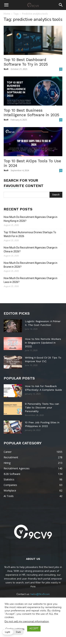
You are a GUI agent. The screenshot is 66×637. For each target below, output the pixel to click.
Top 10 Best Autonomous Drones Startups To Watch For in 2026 (30, 234)
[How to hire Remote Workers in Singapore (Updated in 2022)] (13, 343)
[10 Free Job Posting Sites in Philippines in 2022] (13, 427)
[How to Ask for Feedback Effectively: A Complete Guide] (13, 390)
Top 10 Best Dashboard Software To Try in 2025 (26, 61)
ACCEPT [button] (33, 628)
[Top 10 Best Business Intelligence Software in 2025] (33, 91)
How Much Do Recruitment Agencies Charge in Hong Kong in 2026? (30, 219)
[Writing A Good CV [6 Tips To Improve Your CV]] (13, 362)
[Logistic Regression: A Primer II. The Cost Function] (13, 325)
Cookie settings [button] (15, 628)
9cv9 (6, 69)
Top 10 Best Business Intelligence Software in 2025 (31, 112)
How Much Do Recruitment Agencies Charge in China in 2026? (30, 249)
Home (7, 13)
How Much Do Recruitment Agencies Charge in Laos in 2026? (30, 280)
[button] (6, 5)
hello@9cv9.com (40, 594)
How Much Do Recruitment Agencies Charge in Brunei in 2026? (30, 264)
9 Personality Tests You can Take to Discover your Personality (42, 407)
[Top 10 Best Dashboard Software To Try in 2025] (33, 40)
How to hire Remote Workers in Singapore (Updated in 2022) (43, 342)
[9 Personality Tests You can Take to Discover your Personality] (13, 408)
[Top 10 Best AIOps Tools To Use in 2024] (33, 141)
